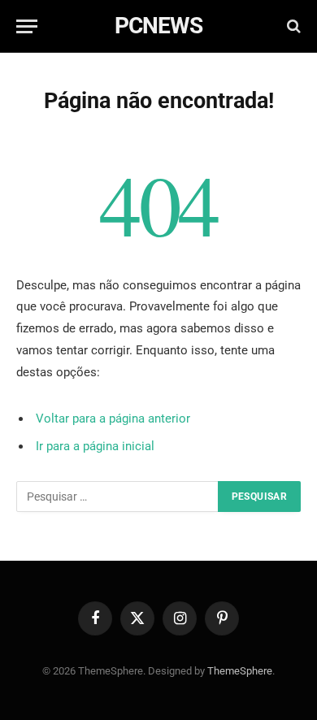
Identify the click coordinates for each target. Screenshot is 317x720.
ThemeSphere (239, 671)
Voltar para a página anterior (113, 418)
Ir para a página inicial (95, 446)
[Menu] (26, 26)
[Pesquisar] (292, 26)
